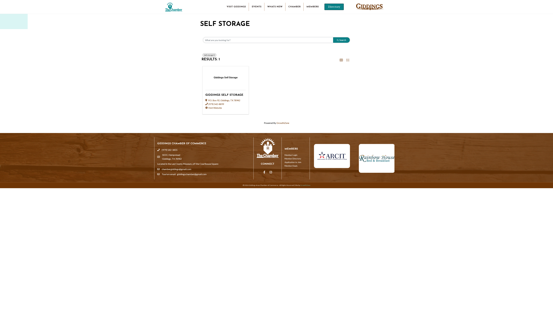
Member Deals (291, 166)
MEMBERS (312, 7)
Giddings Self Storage (224, 95)
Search (342, 40)
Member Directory (293, 158)
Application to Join (293, 162)
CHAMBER (294, 7)
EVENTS (256, 7)
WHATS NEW (274, 7)
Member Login (291, 155)
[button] (341, 60)
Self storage (208, 55)
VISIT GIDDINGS (236, 7)
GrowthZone (282, 123)
